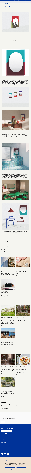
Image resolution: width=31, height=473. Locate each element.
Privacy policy (13, 465)
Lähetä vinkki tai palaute (5, 408)
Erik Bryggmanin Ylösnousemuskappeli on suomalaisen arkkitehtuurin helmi (7, 389)
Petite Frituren (8, 33)
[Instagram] (2, 454)
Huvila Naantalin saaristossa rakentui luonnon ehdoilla (21, 318)
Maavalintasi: (3, 433)
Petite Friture (6, 251)
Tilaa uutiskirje (14, 431)
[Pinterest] (6, 454)
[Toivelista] (22, 4)
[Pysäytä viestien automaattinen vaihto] (25, 0)
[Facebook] (4, 454)
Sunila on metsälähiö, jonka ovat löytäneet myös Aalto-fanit (7, 318)
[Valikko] (25, 4)
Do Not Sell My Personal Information (15, 469)
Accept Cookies (15, 467)
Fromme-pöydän (22, 231)
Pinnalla (11, 251)
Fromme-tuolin (13, 231)
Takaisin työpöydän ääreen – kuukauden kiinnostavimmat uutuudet (7, 292)
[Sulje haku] (25, 6)
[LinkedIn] (8, 454)
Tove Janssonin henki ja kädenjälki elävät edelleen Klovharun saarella (7, 340)
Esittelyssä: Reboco (19, 268)
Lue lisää (2, 419)
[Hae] (5, 6)
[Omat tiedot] (20, 4)
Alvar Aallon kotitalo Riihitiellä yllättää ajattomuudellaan (7, 367)
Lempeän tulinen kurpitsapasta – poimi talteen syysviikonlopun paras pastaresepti (22, 367)
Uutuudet (3, 251)
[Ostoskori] (23, 4)
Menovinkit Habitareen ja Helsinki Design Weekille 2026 (7, 269)
